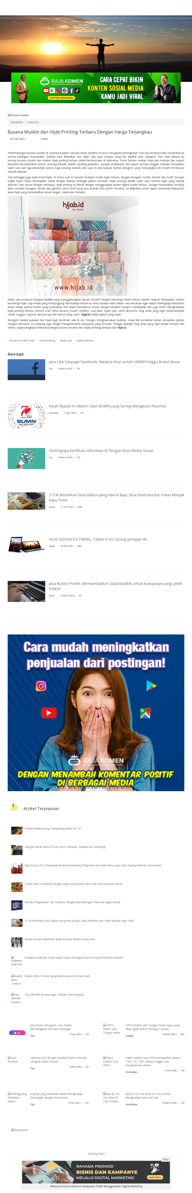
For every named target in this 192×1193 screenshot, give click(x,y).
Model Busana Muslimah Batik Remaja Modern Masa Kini (60, 939)
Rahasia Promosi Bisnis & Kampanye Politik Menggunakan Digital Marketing (96, 1186)
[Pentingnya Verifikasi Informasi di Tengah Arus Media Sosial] (26, 458)
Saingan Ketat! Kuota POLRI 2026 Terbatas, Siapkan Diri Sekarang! (65, 847)
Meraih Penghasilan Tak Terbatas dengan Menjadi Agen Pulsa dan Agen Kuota (72, 902)
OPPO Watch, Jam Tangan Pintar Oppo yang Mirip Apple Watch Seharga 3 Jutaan (153, 1027)
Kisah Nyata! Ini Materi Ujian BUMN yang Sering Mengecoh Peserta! (107, 406)
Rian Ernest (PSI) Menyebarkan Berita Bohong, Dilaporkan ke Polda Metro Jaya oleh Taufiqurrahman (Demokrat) (93, 865)
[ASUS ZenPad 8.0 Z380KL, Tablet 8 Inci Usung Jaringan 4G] (26, 545)
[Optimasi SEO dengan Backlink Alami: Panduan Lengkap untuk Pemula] (17, 1059)
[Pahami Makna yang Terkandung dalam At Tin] (19, 830)
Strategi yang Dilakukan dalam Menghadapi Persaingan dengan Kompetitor (56, 1095)
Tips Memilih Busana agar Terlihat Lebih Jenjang (54, 994)
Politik (51, 595)
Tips (50, 368)
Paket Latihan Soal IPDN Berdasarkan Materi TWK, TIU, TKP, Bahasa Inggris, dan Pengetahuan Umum (153, 1061)
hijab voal (66, 340)
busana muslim (43, 299)
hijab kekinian (85, 340)
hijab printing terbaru (97, 327)
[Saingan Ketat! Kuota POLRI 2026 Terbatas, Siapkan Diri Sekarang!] (19, 850)
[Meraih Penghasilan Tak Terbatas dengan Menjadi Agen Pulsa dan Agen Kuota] (19, 905)
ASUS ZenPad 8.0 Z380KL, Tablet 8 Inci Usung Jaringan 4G (98, 539)
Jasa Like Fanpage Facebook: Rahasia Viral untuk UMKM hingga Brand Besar (114, 361)
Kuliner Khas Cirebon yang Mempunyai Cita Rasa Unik (57, 976)
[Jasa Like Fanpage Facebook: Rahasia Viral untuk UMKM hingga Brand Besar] (26, 369)
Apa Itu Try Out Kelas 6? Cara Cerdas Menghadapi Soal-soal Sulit (148, 1095)
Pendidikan (53, 413)
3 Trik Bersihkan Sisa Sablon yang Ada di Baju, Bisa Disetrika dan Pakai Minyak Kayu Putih (79, 920)
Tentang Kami (96, 1153)
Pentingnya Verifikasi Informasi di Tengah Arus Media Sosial (101, 450)
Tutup (166, 1159)
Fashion (52, 507)
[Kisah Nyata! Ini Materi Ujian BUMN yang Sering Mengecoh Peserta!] (26, 416)
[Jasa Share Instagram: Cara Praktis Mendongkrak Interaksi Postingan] (17, 1032)
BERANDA (16, 122)
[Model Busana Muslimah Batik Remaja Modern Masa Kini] (19, 942)
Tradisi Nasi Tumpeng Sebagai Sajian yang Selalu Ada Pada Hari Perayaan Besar (73, 884)
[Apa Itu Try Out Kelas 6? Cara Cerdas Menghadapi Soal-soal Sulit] (112, 1101)
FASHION (33, 122)
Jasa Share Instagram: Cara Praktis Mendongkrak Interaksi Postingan (51, 1027)
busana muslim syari (22, 340)
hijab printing (47, 340)
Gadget (52, 546)
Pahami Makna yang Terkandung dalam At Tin (53, 828)
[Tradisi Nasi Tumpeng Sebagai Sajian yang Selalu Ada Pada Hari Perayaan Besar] (19, 887)
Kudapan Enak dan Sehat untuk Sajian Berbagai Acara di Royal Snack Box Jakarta (74, 957)
